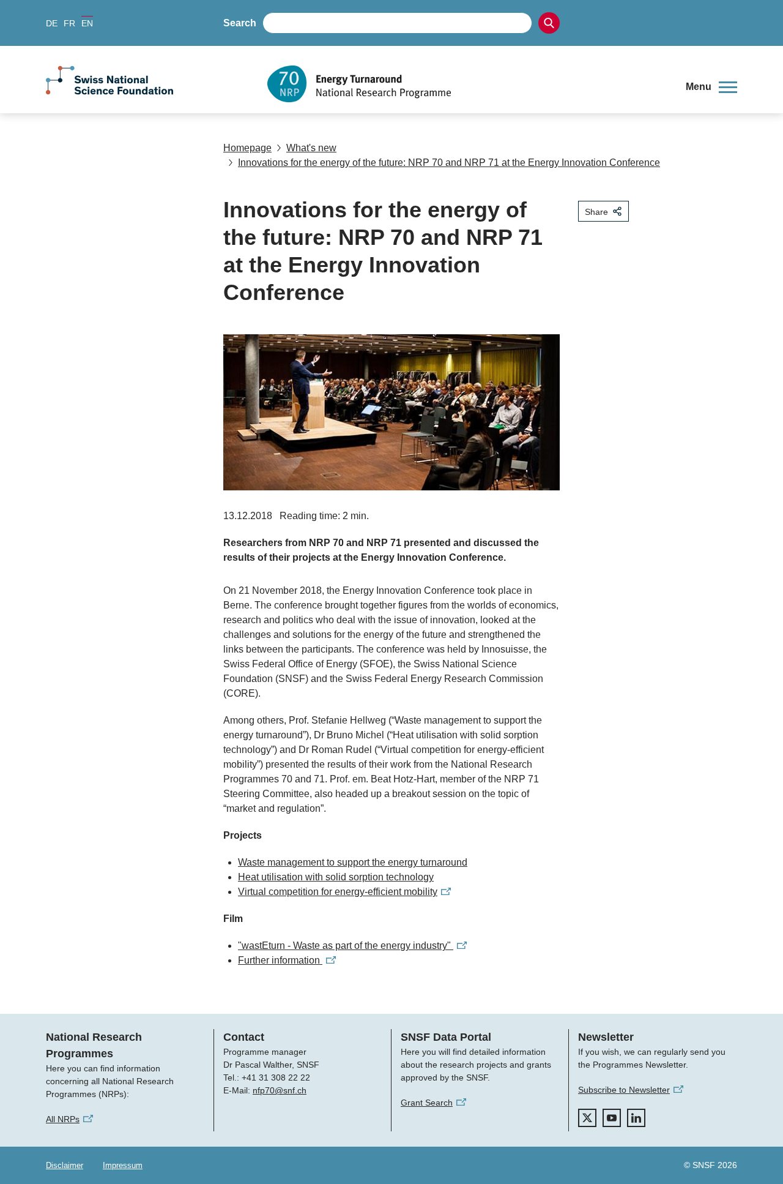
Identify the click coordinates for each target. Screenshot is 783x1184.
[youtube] (612, 1118)
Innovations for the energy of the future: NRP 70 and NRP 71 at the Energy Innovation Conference (449, 162)
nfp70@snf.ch (279, 1090)
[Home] (467, 84)
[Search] (549, 23)
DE (52, 23)
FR (69, 23)
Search (239, 23)
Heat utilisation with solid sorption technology (336, 877)
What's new (311, 148)
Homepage (247, 148)
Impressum (123, 1165)
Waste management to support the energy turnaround (352, 862)
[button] (711, 87)
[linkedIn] (636, 1118)
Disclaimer (64, 1165)
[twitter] (587, 1118)
